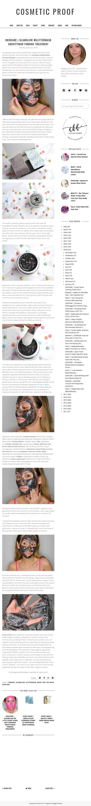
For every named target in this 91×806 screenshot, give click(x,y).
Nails (28, 25)
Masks (60, 25)
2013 (65, 406)
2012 (65, 409)
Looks (43, 25)
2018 (65, 250)
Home (11, 25)
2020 (65, 244)
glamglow (20, 682)
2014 (65, 403)
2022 (65, 238)
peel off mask (48, 682)
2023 (65, 235)
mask (39, 682)
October (68, 258)
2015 (65, 400)
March (67, 278)
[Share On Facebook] (44, 678)
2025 (65, 229)
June (67, 270)
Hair (66, 25)
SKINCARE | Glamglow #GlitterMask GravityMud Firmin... (74, 364)
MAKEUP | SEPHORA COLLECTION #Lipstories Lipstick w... (74, 383)
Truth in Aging (43, 385)
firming (11, 682)
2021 (65, 241)
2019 (65, 247)
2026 (65, 227)
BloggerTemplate (57, 803)
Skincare (51, 25)
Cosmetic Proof (45, 11)
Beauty (35, 25)
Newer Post (8, 788)
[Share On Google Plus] (48, 678)
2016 (65, 397)
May (66, 273)
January (68, 284)
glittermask (31, 682)
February (68, 281)
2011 (65, 411)
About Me (20, 25)
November (69, 255)
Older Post (49, 788)
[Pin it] (52, 678)
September (69, 261)
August (68, 264)
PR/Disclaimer (76, 25)
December (69, 252)
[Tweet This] (40, 678)
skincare (6, 684)
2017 (65, 394)
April (67, 276)
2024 (65, 232)
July (66, 267)
